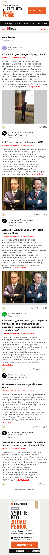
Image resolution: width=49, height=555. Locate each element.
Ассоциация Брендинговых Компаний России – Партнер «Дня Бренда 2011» (24, 443)
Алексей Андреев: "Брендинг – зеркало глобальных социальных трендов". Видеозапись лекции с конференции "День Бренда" (24, 325)
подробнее (34, 86)
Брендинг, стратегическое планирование (18, 145)
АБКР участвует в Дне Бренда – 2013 (22, 142)
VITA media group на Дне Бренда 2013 (23, 54)
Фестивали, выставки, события (14, 57)
